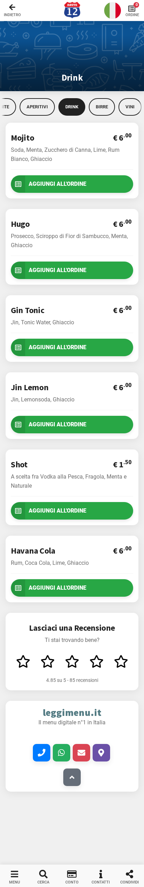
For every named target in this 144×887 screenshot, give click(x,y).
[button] (72, 10)
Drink (71, 106)
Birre (102, 106)
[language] (112, 10)
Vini (130, 106)
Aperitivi (37, 106)
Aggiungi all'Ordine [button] (57, 184)
